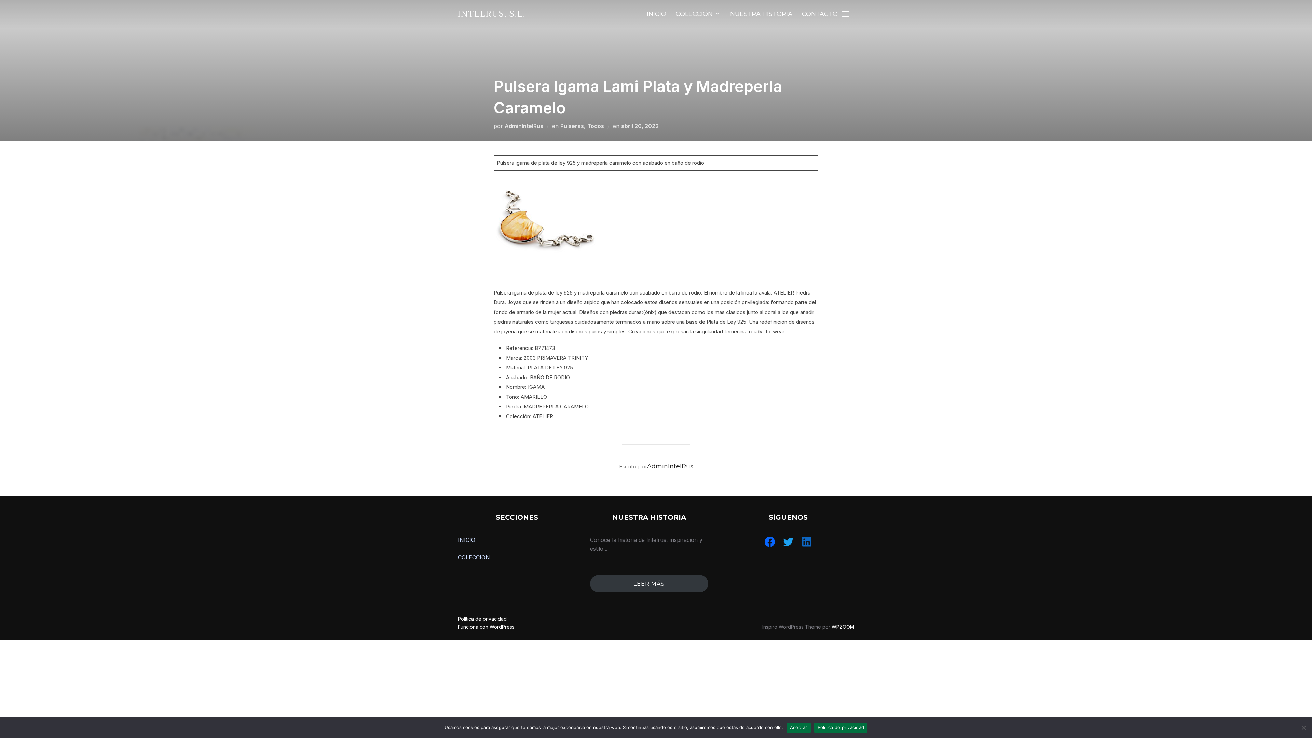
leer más (649, 583)
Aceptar (798, 727)
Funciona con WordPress (486, 627)
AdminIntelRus (524, 126)
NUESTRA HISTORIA (761, 14)
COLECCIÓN (694, 14)
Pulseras (572, 126)
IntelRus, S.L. (491, 14)
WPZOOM (843, 627)
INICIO (656, 14)
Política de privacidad (482, 619)
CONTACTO (820, 14)
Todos (595, 126)
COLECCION (474, 557)
